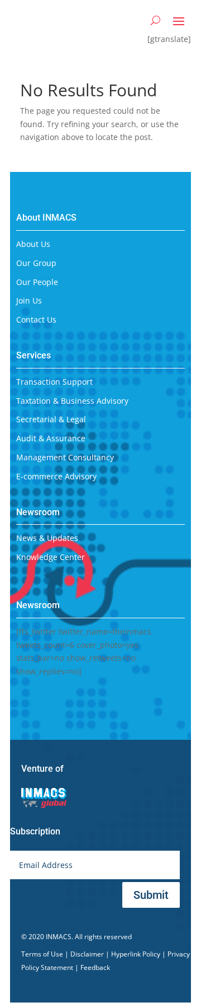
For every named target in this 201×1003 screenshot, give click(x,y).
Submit (151, 895)
